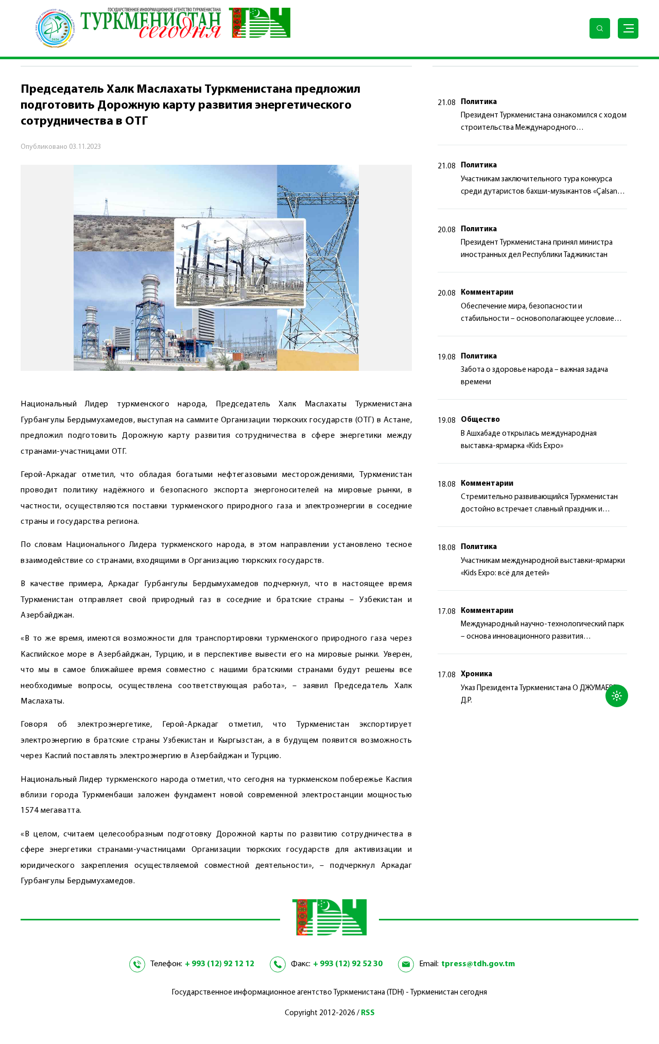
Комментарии (487, 293)
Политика (479, 102)
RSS (368, 1013)
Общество (480, 420)
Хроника (476, 674)
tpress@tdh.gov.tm (478, 964)
